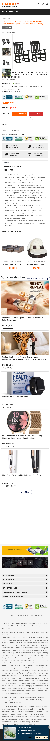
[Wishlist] (31, 118)
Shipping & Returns (12, 166)
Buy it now (36, 114)
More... (30, 737)
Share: (4, 125)
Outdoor (15, 130)
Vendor (5, 92)
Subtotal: (6, 108)
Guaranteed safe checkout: (13, 134)
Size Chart (8, 170)
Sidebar (8, 27)
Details (7, 162)
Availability (7, 83)
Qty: (3, 113)
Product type (7, 86)
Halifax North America (17, 92)
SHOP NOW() (42, 737)
